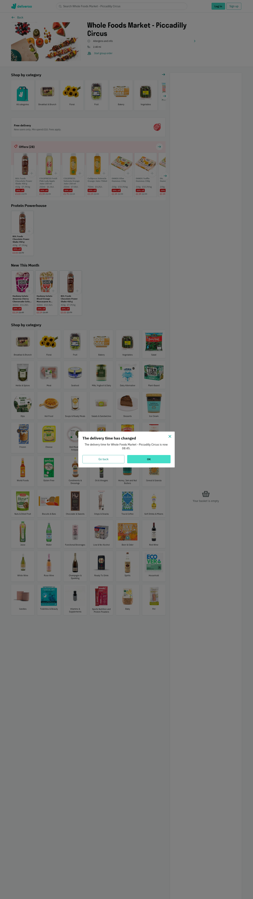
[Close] (170, 436)
